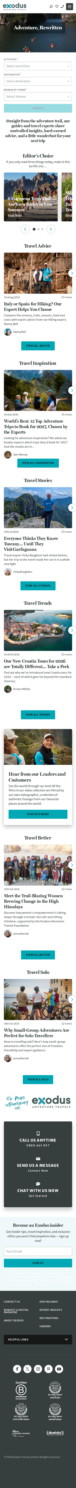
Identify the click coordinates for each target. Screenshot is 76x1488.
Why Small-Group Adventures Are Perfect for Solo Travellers (36, 1032)
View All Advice (38, 345)
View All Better (38, 955)
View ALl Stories (38, 585)
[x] (27, 1369)
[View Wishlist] (57, 7)
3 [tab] (42, 229)
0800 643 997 (63, 7)
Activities (11, 59)
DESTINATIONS (49, 1318)
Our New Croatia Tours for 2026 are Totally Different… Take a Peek (36, 663)
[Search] (51, 7)
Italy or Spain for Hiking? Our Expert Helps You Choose (33, 306)
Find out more (38, 814)
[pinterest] (48, 1369)
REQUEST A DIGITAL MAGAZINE (16, 1311)
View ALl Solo (38, 1079)
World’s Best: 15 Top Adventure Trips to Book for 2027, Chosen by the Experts (35, 426)
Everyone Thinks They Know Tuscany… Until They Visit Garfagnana (31, 544)
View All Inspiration (38, 463)
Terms (68, 1280)
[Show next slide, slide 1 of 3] (51, 229)
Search (38, 108)
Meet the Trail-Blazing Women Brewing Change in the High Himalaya (33, 901)
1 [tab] (34, 229)
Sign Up (37, 1263)
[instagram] (38, 1369)
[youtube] (59, 1369)
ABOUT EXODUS (14, 1320)
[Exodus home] (14, 6)
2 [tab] (38, 229)
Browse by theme (15, 90)
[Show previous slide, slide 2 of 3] (25, 229)
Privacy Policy (56, 1280)
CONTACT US (12, 1301)
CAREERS (45, 1326)
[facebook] (17, 1369)
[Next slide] (72, 273)
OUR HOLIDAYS (49, 1301)
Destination (12, 74)
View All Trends (38, 714)
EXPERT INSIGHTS (51, 1309)
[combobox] (38, 66)
